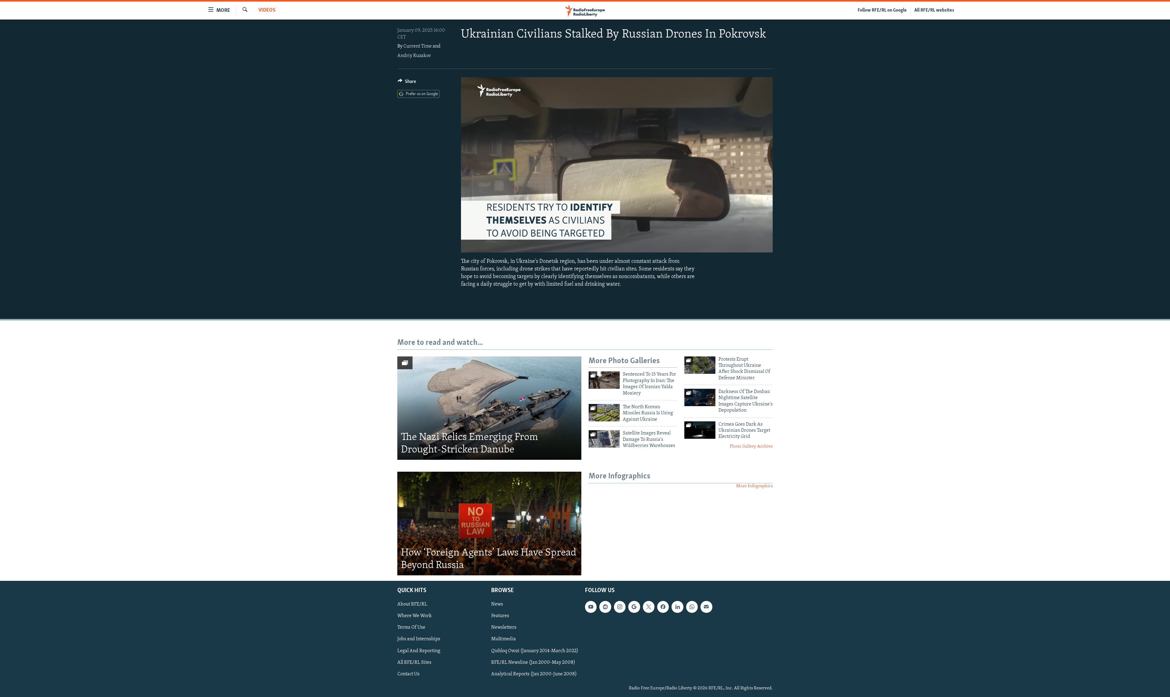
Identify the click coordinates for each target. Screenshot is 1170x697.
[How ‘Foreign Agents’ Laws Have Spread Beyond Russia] (489, 523)
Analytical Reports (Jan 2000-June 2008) (534, 674)
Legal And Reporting (418, 651)
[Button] (407, 83)
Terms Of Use (411, 627)
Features (500, 615)
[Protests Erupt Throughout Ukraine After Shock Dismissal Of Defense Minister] (699, 365)
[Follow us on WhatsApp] (692, 607)
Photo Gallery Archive (751, 446)
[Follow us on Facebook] (663, 607)
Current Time (417, 46)
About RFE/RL (412, 604)
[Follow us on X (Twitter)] (648, 607)
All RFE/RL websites (934, 10)
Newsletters (503, 627)
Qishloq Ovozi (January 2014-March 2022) (534, 651)
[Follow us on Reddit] (605, 607)
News (497, 604)
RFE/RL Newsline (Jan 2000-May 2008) (533, 662)
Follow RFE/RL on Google (882, 10)
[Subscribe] (706, 607)
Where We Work (414, 615)
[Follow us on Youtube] (591, 607)
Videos (266, 10)
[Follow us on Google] (634, 607)
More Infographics (754, 486)
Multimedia (503, 639)
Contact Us (408, 674)
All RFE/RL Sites (414, 662)
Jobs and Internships (418, 639)
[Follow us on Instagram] (620, 607)
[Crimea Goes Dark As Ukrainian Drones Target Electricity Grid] (699, 430)
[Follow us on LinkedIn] (677, 607)
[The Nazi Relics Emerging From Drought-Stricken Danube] (489, 408)
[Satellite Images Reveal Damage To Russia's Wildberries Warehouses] (604, 439)
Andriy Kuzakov (414, 55)
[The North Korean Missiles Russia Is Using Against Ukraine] (604, 412)
